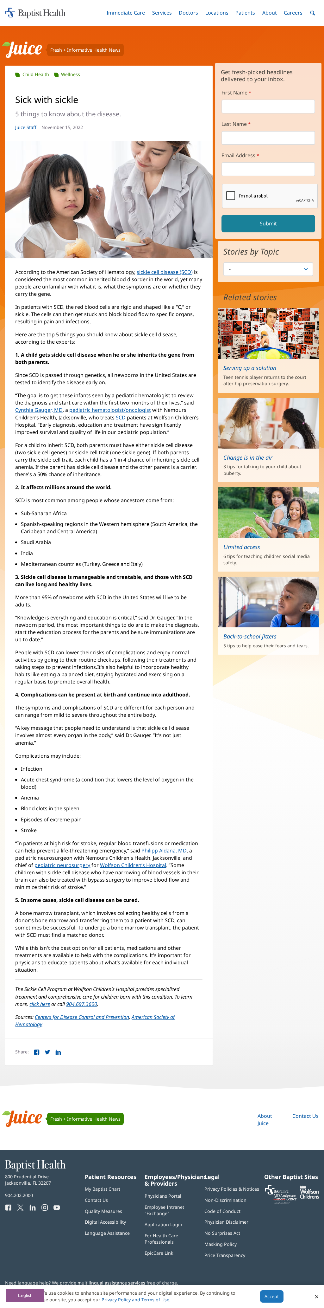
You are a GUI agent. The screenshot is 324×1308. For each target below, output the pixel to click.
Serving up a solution (249, 368)
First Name (234, 92)
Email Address (238, 155)
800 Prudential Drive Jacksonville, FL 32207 (28, 1180)
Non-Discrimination (225, 1200)
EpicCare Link (159, 1253)
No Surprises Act (222, 1233)
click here (39, 1003)
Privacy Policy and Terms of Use (135, 1300)
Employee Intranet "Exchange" (164, 1210)
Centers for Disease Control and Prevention (82, 1016)
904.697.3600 (81, 1003)
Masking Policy (220, 1244)
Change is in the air (247, 457)
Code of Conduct (222, 1211)
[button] (125, 13)
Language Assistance (107, 1233)
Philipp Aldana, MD (164, 850)
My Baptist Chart (102, 1189)
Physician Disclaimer (226, 1222)
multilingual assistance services (111, 1283)
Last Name (234, 123)
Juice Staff (25, 127)
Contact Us (305, 1115)
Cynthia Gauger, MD (39, 409)
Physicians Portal (163, 1196)
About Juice (265, 1119)
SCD (121, 417)
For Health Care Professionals (161, 1239)
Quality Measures (103, 1211)
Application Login (163, 1224)
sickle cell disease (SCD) (165, 272)
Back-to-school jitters (250, 636)
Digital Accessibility (105, 1222)
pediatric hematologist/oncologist (110, 409)
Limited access (241, 547)
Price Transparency (224, 1255)
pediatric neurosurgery (62, 865)
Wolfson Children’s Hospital (133, 865)
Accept (272, 1296)
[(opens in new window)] (309, 1197)
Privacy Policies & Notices (231, 1189)
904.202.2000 (19, 1195)
